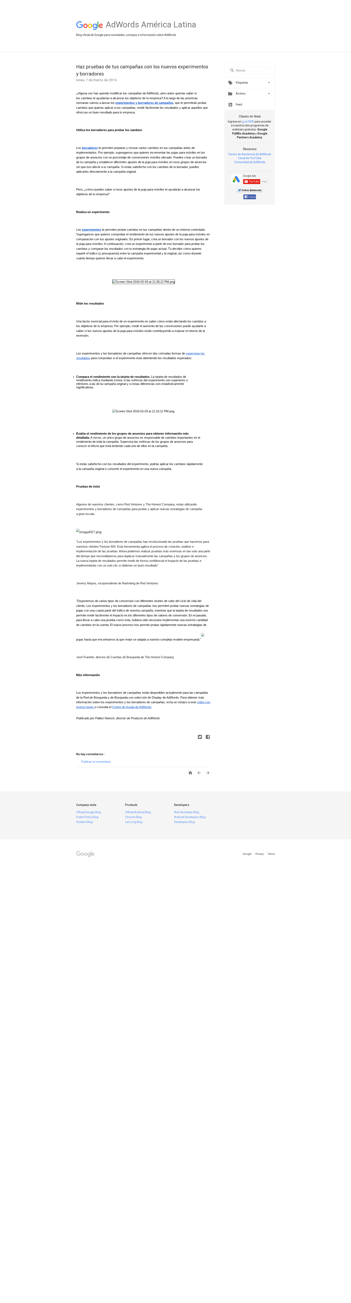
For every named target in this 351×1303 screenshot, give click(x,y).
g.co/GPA (248, 121)
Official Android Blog (138, 812)
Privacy (260, 853)
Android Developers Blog (190, 817)
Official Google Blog (88, 812)
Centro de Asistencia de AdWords (249, 154)
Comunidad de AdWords (249, 162)
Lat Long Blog (133, 822)
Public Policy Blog (87, 817)
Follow (251, 197)
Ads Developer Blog (186, 812)
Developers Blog (184, 822)
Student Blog (84, 822)
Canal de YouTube (249, 158)
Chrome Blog (133, 817)
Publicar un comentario (96, 761)
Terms (271, 853)
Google (247, 853)
